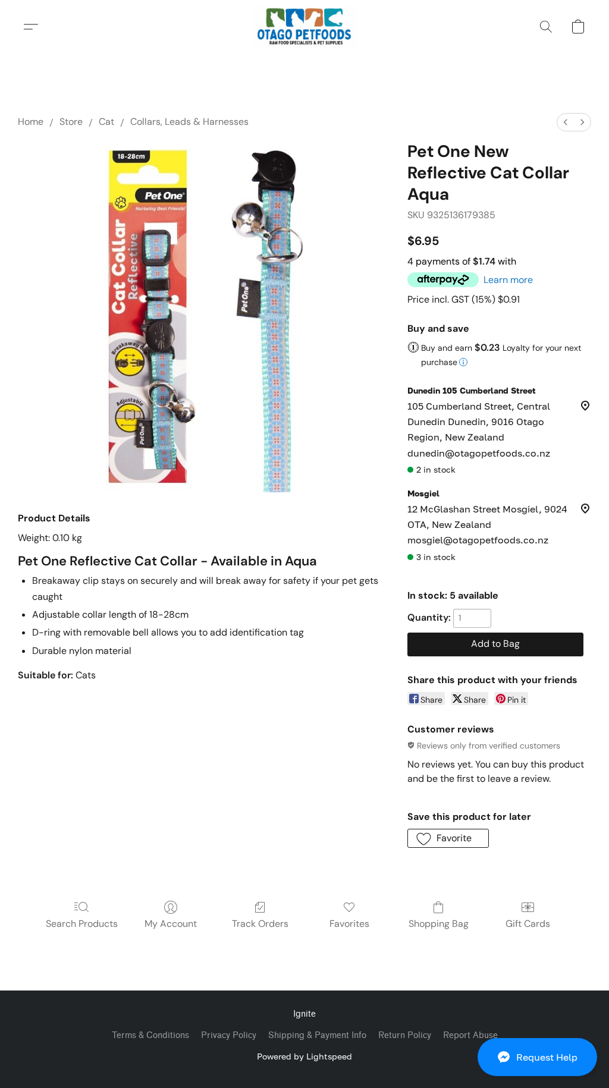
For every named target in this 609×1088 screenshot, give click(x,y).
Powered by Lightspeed (304, 1056)
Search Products (82, 923)
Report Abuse (470, 1035)
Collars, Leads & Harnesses (189, 121)
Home (30, 121)
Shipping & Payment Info (317, 1035)
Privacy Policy (228, 1035)
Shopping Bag (439, 923)
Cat (106, 121)
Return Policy (404, 1035)
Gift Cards (528, 923)
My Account (171, 923)
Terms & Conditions (150, 1035)
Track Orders (260, 923)
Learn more (508, 279)
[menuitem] (565, 122)
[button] (537, 1057)
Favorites (349, 923)
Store (71, 121)
